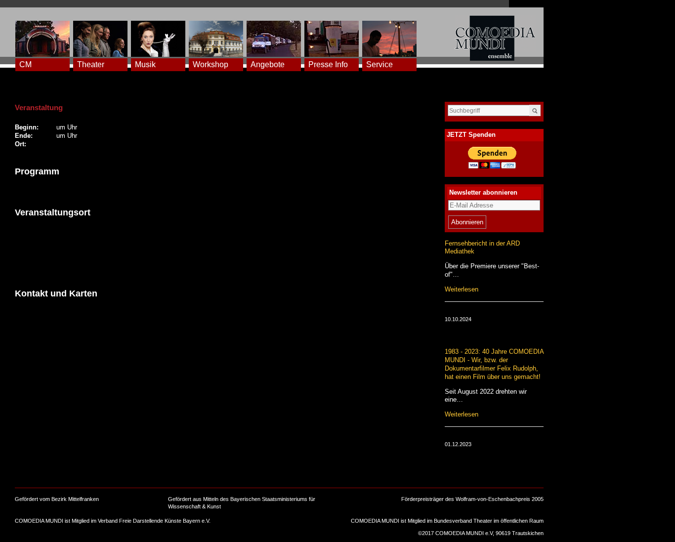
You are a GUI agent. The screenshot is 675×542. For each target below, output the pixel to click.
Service (379, 64)
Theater (90, 64)
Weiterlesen (461, 289)
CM (25, 64)
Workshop (210, 64)
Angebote (268, 64)
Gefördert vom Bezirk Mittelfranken (57, 499)
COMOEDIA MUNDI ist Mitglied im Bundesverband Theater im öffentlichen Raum (447, 521)
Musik (145, 64)
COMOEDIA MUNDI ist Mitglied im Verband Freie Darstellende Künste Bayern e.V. (113, 521)
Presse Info (328, 64)
